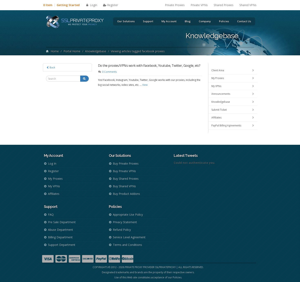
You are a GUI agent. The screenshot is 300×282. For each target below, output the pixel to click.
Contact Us (244, 21)
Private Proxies (175, 5)
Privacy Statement (125, 222)
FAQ (51, 214)
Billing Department (60, 237)
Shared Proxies (223, 5)
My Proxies (217, 78)
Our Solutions (126, 21)
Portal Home (71, 51)
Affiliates (216, 117)
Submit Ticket (219, 109)
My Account (169, 21)
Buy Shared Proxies (126, 179)
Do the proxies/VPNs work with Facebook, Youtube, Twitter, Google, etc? (149, 65)
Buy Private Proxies (126, 163)
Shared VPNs (248, 5)
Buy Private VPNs (124, 171)
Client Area (217, 70)
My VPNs (216, 86)
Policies (224, 21)
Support (148, 21)
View (145, 85)
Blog (188, 21)
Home (55, 51)
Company (205, 21)
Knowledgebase (95, 51)
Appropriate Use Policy (128, 214)
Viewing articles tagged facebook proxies (138, 51)
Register (112, 5)
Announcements (220, 94)
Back (52, 67)
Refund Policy (122, 230)
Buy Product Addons (126, 194)
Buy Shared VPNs (124, 186)
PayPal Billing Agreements (226, 125)
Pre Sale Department (62, 222)
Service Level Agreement (129, 237)
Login (93, 5)
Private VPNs (199, 5)
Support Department (61, 245)
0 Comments (109, 72)
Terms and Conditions (127, 245)
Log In (52, 163)
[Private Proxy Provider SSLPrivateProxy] (76, 22)
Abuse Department (60, 230)
